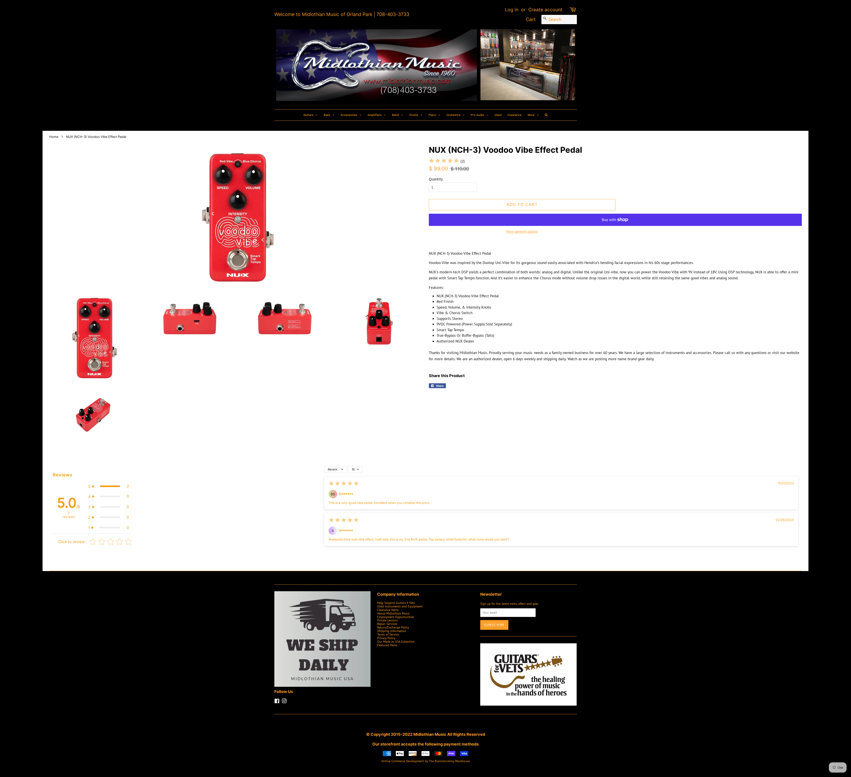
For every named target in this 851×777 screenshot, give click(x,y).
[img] (444, 161)
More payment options (522, 231)
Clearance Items (387, 610)
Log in (511, 9)
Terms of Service (388, 634)
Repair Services (387, 624)
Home (53, 137)
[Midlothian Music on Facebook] (276, 702)
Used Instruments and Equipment (400, 606)
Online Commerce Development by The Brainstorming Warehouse (425, 761)
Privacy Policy (386, 638)
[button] (108, 486)
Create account (545, 9)
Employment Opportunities (395, 617)
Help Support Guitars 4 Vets (396, 603)
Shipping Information (391, 631)
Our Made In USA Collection (395, 641)
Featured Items (387, 645)
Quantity (436, 179)
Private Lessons (387, 620)
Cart (531, 19)
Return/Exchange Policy (393, 627)
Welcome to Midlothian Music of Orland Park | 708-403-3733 (341, 14)
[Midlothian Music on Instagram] (284, 702)
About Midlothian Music (393, 613)
